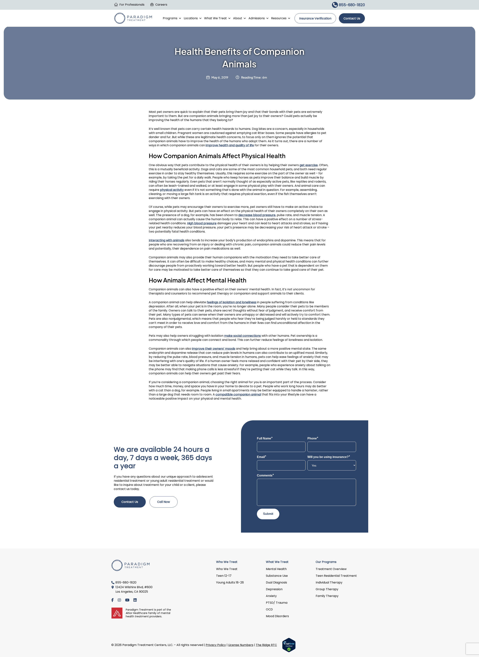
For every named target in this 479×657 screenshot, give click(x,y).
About (237, 18)
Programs (170, 18)
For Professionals (131, 4)
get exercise (309, 165)
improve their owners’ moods (213, 348)
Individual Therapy (329, 582)
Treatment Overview (331, 569)
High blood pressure (201, 223)
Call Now (163, 502)
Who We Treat (226, 569)
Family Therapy (327, 596)
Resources (278, 18)
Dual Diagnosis (276, 582)
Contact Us (352, 18)
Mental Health (276, 569)
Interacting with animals (166, 240)
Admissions (256, 18)
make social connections (242, 336)
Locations (191, 18)
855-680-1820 (351, 4)
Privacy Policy (216, 645)
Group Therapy (327, 589)
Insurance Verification (315, 18)
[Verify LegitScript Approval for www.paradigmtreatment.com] (289, 644)
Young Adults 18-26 (230, 582)
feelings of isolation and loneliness (231, 302)
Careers (161, 4)
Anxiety (271, 596)
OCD (269, 609)
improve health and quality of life (230, 145)
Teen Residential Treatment (336, 576)
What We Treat (215, 18)
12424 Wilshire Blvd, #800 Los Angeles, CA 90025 (133, 589)
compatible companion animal (238, 394)
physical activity (172, 190)
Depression (274, 589)
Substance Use (277, 576)
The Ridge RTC (266, 645)
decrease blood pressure (256, 215)
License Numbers (240, 645)
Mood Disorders (277, 616)
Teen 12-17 (223, 576)
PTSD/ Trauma (276, 603)
